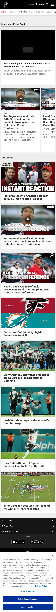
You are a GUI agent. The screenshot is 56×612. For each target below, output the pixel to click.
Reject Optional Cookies (28, 599)
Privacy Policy (18, 586)
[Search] (47, 4)
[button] (28, 51)
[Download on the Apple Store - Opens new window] (18, 542)
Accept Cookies (28, 607)
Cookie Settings (28, 591)
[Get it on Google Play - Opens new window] (37, 543)
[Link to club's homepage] (5, 3)
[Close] (53, 556)
